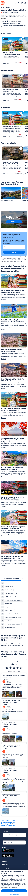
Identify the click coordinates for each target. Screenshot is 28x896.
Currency (5, 839)
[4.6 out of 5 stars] (5, 21)
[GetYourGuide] (3, 3)
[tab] (11, 579)
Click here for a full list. (18, 645)
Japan (7, 820)
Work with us (5, 868)
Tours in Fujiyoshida (6, 824)
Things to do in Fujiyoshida (8, 822)
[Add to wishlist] (20, 39)
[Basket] (18, 3)
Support (4, 861)
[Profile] (25, 3)
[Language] (22, 3)
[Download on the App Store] (8, 856)
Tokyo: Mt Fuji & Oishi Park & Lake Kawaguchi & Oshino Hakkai (11, 701)
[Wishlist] (15, 3)
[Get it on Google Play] (8, 851)
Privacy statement (18, 261)
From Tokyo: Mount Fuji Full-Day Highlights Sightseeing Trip (13, 676)
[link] (11, 195)
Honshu (13, 820)
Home (2, 820)
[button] (11, 195)
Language (5, 831)
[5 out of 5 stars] (14, 679)
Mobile (4, 847)
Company (4, 864)
